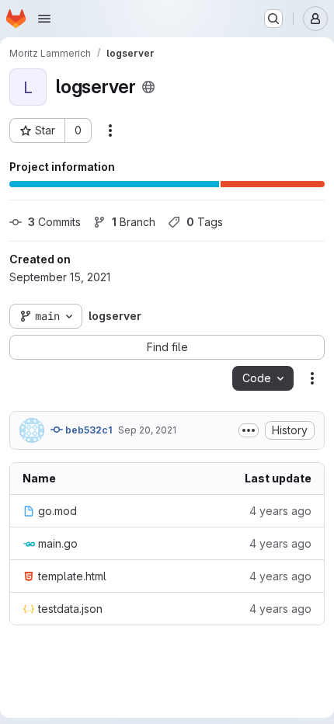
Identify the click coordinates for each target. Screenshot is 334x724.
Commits (54, 221)
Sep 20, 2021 (147, 430)
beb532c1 (87, 430)
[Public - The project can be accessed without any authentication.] (148, 87)
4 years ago (280, 510)
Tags (204, 221)
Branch (133, 221)
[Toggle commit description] (248, 430)
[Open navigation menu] (44, 18)
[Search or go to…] (273, 18)
